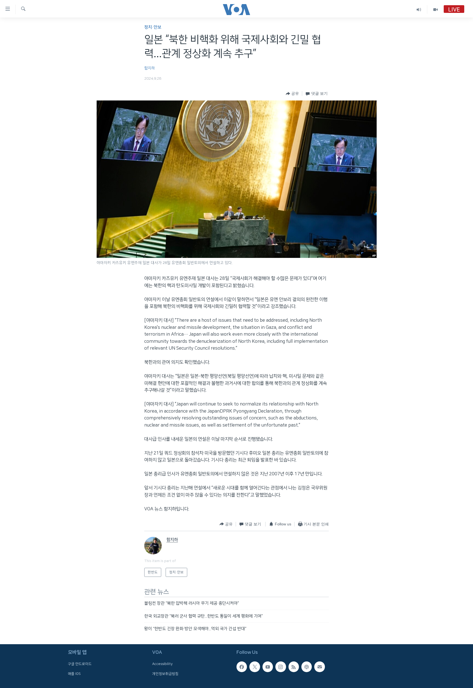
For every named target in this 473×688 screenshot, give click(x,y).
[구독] (319, 666)
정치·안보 (152, 27)
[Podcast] (306, 666)
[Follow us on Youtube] (268, 666)
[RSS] (294, 666)
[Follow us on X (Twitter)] (254, 666)
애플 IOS (74, 673)
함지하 (149, 68)
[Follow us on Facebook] (241, 666)
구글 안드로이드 (80, 664)
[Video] (435, 9)
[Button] (292, 93)
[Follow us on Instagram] (280, 666)
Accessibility (162, 664)
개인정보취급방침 (165, 673)
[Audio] (419, 9)
